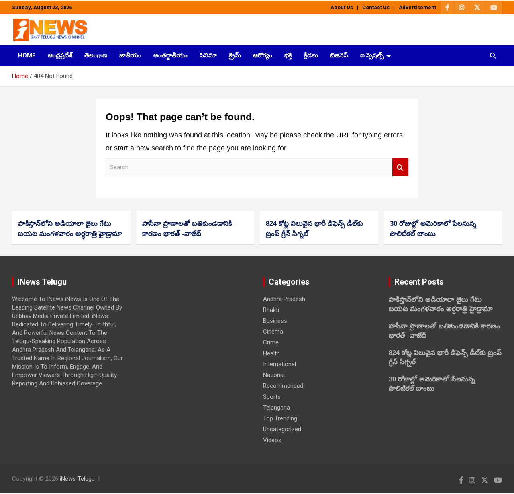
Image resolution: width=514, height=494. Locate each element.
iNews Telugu (77, 478)
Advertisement (417, 7)
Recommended (283, 385)
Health (271, 353)
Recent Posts (419, 282)
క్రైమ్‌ (235, 55)
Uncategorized (282, 429)
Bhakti (271, 310)
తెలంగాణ (95, 55)
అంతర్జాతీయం (170, 55)
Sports (272, 396)
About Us (341, 7)
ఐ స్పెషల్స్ (372, 55)
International (279, 364)
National (274, 375)
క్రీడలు (311, 55)
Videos (272, 440)
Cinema (273, 331)
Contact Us (376, 7)
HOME (27, 55)
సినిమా (208, 55)
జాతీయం (130, 55)
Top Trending (280, 418)
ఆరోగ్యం (262, 55)
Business (275, 320)
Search (400, 167)
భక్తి (288, 55)
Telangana (276, 407)
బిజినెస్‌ (339, 55)
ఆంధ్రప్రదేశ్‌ (60, 55)
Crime (271, 342)
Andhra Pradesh (284, 299)
